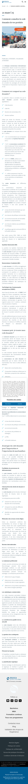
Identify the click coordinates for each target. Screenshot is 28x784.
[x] (20, 700)
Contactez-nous (14, 723)
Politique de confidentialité (14, 749)
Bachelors (14, 708)
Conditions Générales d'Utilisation (14, 755)
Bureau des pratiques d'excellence (14, 752)
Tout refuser (8, 403)
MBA (14, 711)
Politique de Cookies (14, 746)
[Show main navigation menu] (25, 2)
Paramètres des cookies (14, 399)
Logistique (20, 29)
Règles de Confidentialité (9, 764)
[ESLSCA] (6, 2)
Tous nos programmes (14, 718)
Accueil (3, 6)
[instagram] (12, 700)
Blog (7, 6)
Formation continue (14, 714)
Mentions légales (14, 743)
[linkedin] (16, 700)
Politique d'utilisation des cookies (12, 396)
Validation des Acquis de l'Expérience (14, 730)
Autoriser (20, 403)
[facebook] (7, 700)
